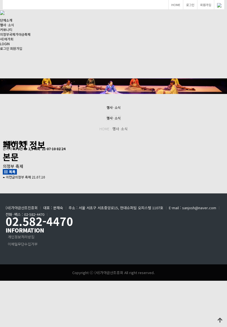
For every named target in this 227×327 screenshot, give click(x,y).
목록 (12, 171)
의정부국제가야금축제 (15, 34)
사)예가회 (6, 39)
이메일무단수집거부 (23, 244)
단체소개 (6, 20)
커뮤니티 (6, 29)
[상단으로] (220, 320)
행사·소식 (7, 24)
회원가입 (205, 4)
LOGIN (5, 43)
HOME (175, 4)
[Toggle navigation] (5, 12)
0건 (20, 148)
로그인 (190, 4)
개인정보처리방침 (21, 236)
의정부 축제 (23, 177)
